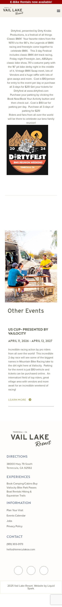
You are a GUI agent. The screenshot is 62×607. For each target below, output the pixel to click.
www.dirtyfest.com (37, 91)
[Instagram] (44, 570)
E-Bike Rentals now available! (31, 2)
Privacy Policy (14, 526)
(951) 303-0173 (15, 544)
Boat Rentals (14, 491)
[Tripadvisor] (31, 570)
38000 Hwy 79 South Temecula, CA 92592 (19, 466)
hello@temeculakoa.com (21, 549)
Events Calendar (16, 515)
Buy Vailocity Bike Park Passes (22, 485)
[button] (58, 10)
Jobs (9, 521)
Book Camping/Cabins (19, 483)
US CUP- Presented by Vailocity (28, 331)
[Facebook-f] (18, 570)
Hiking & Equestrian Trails (19, 493)
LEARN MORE (17, 400)
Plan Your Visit (15, 510)
